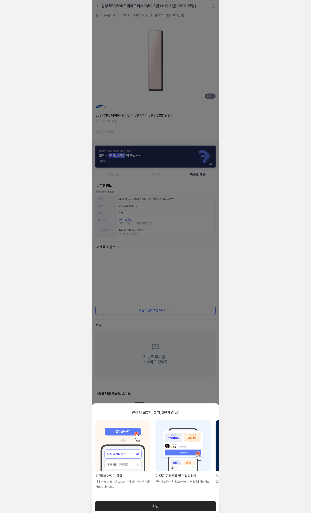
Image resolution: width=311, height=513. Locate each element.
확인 (155, 506)
